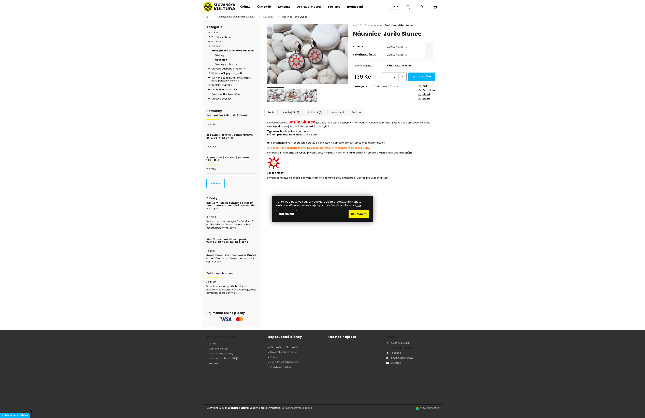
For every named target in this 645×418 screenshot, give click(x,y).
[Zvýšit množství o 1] (402, 77)
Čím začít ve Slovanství (284, 347)
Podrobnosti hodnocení (400, 25)
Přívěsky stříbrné (221, 37)
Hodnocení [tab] (337, 112)
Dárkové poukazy (221, 98)
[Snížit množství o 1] (386, 77)
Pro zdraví (217, 41)
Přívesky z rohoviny (226, 64)
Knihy (214, 32)
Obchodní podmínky (221, 353)
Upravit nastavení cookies (297, 408)
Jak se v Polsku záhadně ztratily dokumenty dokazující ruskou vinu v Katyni (231, 206)
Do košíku (424, 76)
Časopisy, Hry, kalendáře (225, 94)
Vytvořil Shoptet (429, 408)
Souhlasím (359, 214)
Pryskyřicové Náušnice (386, 86)
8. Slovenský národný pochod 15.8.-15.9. (227, 159)
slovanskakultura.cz (402, 357)
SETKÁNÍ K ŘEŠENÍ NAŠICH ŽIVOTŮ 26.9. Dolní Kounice (229, 136)
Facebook (396, 353)
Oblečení (216, 46)
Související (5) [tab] (290, 112)
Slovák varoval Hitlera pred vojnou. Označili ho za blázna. (227, 240)
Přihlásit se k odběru (15, 415)
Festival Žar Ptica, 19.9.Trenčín (228, 115)
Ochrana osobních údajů (223, 358)
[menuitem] (245, 6)
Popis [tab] (271, 112)
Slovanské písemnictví (283, 352)
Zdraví (274, 357)
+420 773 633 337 (401, 343)
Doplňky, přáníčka (221, 85)
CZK (393, 6)
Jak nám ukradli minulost (285, 362)
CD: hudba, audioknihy (224, 89)
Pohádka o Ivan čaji (220, 273)
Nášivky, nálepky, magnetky (227, 73)
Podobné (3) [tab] (315, 112)
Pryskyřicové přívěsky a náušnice (232, 50)
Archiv (215, 183)
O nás (212, 343)
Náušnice (221, 59)
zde (358, 205)
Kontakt (213, 363)
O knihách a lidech (281, 367)
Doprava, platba (218, 348)
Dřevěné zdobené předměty (228, 68)
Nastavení (286, 214)
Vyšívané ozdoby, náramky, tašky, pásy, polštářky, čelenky (231, 79)
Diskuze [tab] (356, 112)
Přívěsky (219, 55)
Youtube (396, 363)
